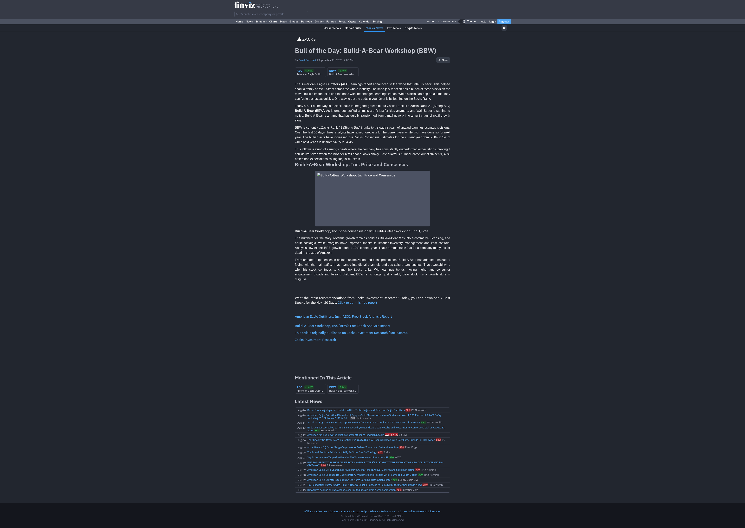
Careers (334, 511)
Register (504, 21)
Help (483, 21)
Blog (355, 511)
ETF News (394, 28)
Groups (293, 21)
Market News (332, 28)
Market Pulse (353, 28)
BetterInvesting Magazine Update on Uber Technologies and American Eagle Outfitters (356, 410)
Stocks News (374, 28)
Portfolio (306, 21)
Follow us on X (389, 511)
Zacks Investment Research (315, 340)
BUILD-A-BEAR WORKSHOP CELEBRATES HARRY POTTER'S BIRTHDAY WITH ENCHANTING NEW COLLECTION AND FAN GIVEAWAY (375, 464)
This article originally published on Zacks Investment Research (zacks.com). (351, 333)
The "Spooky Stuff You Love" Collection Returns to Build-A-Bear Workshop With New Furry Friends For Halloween (371, 439)
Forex (342, 21)
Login (492, 21)
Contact (345, 511)
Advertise (321, 511)
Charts (273, 21)
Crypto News (413, 28)
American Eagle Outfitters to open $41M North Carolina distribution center (349, 479)
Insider (319, 21)
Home (239, 21)
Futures (331, 21)
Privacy (374, 511)
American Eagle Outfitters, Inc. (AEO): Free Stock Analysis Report (343, 316)
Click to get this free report (357, 302)
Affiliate (308, 511)
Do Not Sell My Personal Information (420, 511)
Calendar (364, 21)
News (249, 21)
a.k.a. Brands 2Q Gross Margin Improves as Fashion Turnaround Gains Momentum (352, 447)
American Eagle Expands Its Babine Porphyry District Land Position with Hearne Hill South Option (362, 474)
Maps (283, 21)
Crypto (352, 21)
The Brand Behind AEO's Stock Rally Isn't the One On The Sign (342, 452)
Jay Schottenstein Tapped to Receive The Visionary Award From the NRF (347, 457)
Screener (261, 21)
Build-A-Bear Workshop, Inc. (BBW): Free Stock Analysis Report (342, 326)
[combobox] (271, 14)
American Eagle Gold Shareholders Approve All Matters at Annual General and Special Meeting (360, 469)
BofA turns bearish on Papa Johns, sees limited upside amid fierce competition (351, 489)
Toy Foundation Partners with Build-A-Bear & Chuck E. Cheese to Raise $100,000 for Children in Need (364, 484)
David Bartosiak (307, 60)
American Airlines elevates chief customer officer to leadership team (345, 434)
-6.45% (391, 434)
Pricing (377, 21)
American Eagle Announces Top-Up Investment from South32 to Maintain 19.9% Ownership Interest (363, 422)
